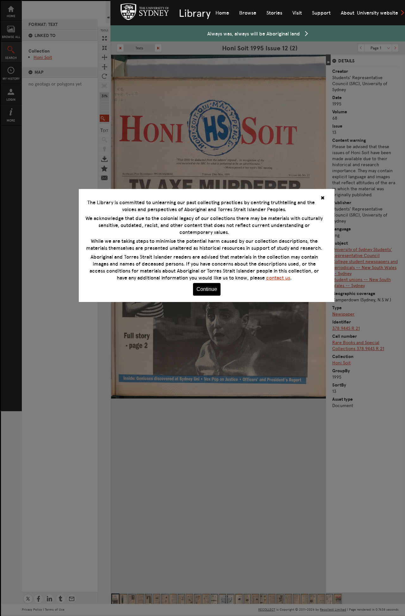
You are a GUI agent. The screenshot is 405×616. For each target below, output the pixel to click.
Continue (206, 289)
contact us (278, 277)
